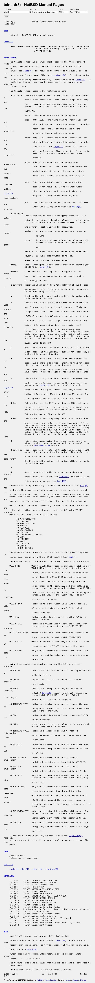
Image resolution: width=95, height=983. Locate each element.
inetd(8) (28, 71)
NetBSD (39, 980)
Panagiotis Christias (79, 980)
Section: (33, 9)
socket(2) (43, 267)
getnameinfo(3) (42, 445)
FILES (7, 851)
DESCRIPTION (10, 57)
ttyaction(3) (75, 836)
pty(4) (83, 486)
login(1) (58, 147)
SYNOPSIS (8, 42)
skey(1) (25, 869)
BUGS (6, 931)
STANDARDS (9, 876)
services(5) (58, 75)
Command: (8, 9)
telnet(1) (47, 693)
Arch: (62, 9)
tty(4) (72, 557)
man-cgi (67, 980)
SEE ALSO (8, 865)
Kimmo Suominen (51, 980)
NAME (6, 31)
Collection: (74, 9)
